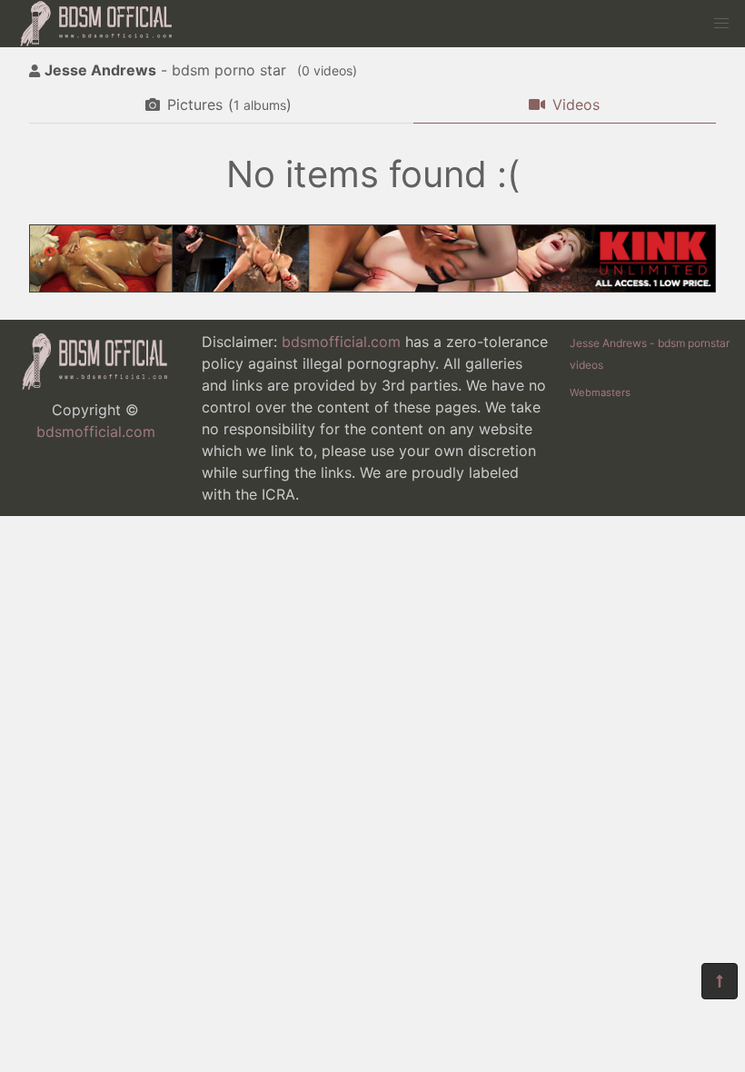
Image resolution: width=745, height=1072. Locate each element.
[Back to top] (719, 981)
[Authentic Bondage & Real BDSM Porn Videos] (372, 287)
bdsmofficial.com (95, 431)
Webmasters (600, 392)
